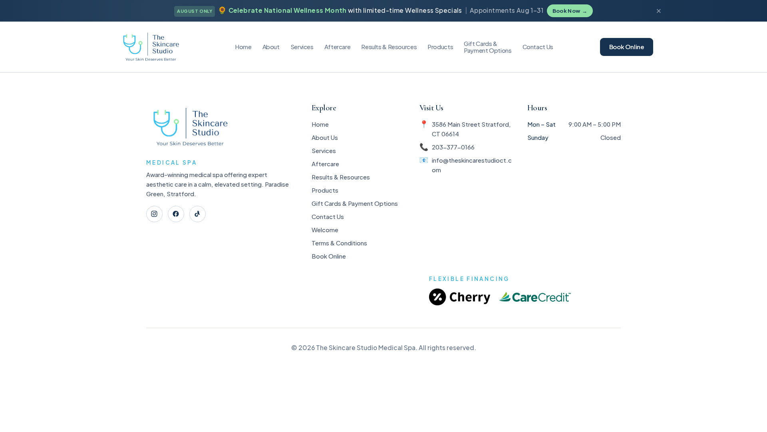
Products (440, 46)
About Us (325, 137)
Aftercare (337, 46)
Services (302, 46)
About (271, 46)
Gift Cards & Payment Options (355, 203)
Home (243, 46)
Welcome (325, 229)
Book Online (626, 46)
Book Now (569, 11)
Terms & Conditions (339, 243)
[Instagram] (154, 214)
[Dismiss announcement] (658, 11)
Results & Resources (341, 177)
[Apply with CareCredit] (535, 297)
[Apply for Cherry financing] (459, 297)
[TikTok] (197, 214)
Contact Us (538, 46)
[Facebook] (176, 214)
